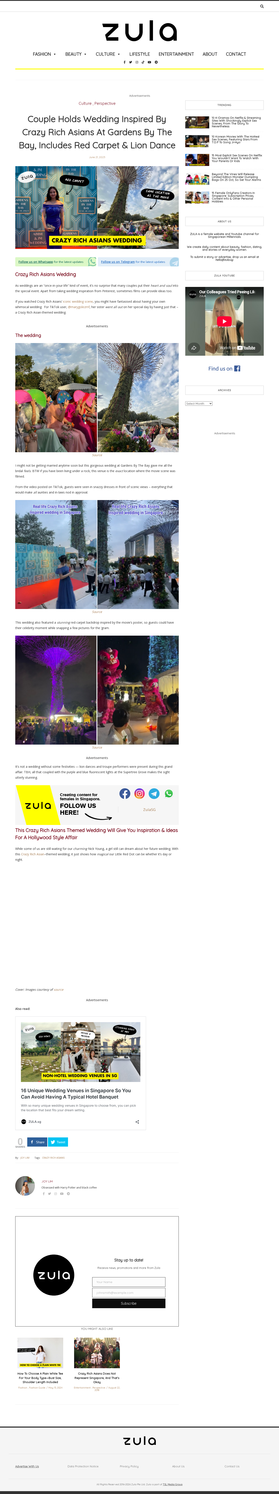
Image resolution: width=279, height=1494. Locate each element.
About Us (178, 1466)
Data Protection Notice (83, 1466)
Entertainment (176, 54)
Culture (105, 54)
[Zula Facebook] (125, 793)
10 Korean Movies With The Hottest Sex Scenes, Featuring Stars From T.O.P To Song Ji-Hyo (235, 139)
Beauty (73, 54)
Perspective (105, 103)
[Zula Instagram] (140, 793)
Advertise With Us (27, 1466)
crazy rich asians (53, 1157)
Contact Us (232, 1466)
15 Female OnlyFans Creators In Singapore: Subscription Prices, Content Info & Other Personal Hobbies (233, 197)
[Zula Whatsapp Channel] (169, 793)
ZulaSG (149, 809)
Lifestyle (139, 54)
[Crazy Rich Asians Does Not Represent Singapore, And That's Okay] (97, 1353)
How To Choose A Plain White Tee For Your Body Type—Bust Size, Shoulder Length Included (40, 1378)
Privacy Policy (129, 1466)
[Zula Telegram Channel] (154, 793)
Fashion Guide (37, 1387)
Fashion (42, 54)
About (210, 54)
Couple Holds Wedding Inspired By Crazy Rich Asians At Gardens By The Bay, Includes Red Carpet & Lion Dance (97, 131)
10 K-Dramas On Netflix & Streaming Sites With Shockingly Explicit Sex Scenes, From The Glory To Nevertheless (236, 122)
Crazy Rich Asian (32, 854)
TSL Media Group (172, 1484)
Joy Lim (24, 1157)
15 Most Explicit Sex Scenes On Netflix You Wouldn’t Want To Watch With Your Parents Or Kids (237, 158)
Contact (236, 54)
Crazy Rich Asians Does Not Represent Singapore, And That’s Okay (97, 1378)
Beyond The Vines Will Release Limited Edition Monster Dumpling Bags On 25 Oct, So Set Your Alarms (236, 176)
